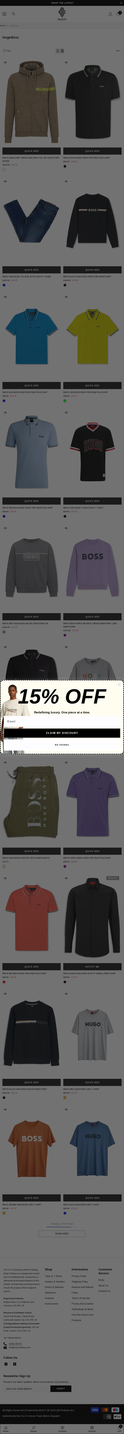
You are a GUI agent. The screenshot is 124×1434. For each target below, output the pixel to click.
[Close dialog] (119, 684)
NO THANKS (62, 745)
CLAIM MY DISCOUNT (62, 733)
